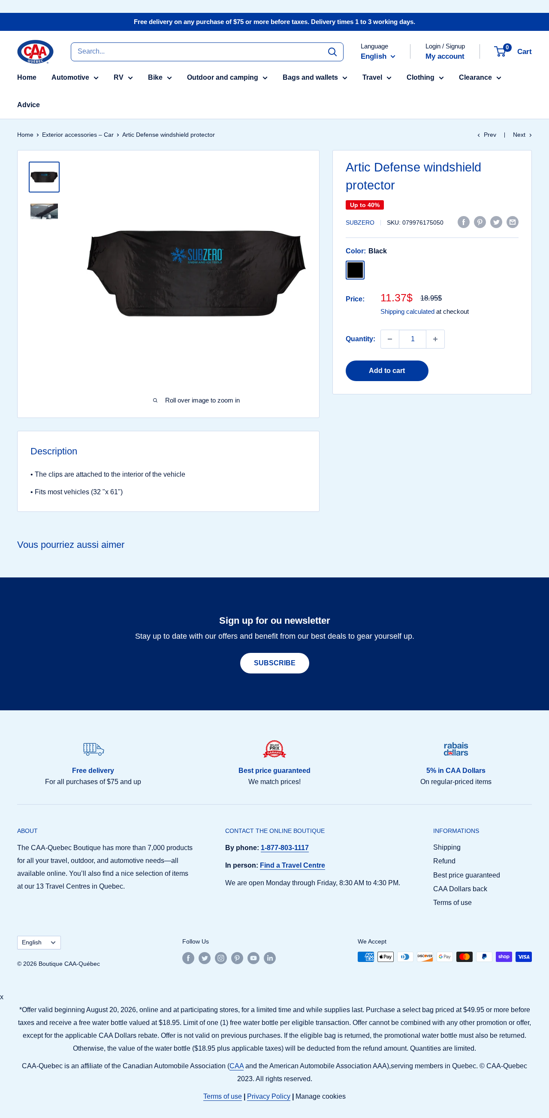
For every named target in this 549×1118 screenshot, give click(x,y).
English (32, 942)
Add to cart (387, 370)
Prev (490, 134)
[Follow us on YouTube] (253, 958)
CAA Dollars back (460, 889)
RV (119, 77)
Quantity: (360, 339)
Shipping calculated (407, 311)
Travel (372, 77)
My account (445, 56)
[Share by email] (513, 221)
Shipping (447, 847)
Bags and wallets (310, 77)
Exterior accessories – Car (78, 134)
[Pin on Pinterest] (480, 221)
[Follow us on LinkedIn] (270, 958)
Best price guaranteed (466, 875)
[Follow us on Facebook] (188, 958)
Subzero (360, 222)
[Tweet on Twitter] (496, 221)
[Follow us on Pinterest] (237, 958)
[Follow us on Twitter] (205, 958)
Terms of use (452, 902)
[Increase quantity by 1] (435, 339)
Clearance (475, 77)
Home (26, 77)
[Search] (332, 51)
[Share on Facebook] (464, 221)
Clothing (420, 77)
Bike (155, 77)
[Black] (355, 270)
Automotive (70, 77)
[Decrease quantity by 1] (390, 339)
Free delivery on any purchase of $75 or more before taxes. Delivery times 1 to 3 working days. (274, 21)
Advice (28, 104)
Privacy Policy (268, 1096)
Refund (444, 861)
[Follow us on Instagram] (221, 958)
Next (519, 134)
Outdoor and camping (222, 77)
